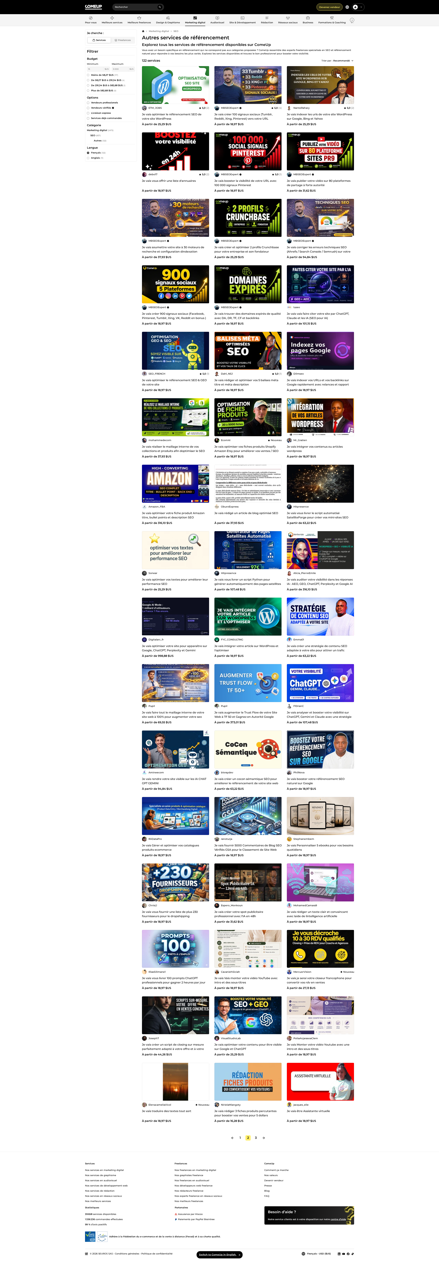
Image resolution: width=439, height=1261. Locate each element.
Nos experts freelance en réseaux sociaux (198, 1196)
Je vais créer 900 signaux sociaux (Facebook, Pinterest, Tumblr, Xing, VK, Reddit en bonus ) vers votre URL (174, 318)
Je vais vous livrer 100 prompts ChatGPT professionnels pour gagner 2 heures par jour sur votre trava (173, 982)
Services (101, 40)
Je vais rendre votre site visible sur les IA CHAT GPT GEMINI (174, 781)
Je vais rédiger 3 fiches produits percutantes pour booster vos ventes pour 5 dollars (245, 1113)
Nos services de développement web (106, 1185)
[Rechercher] (159, 7)
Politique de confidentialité (156, 1253)
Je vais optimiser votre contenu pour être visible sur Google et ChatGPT (248, 1047)
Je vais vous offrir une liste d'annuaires (169, 180)
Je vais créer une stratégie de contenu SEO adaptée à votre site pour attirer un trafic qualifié (317, 650)
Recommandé (341, 60)
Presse (268, 1185)
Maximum (118, 63)
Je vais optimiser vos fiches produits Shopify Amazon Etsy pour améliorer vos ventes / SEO (246, 449)
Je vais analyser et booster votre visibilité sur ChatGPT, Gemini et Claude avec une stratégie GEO (319, 717)
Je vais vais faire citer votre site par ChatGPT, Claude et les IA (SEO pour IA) (318, 316)
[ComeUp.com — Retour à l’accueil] (93, 7)
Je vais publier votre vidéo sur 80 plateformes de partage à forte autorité (319, 183)
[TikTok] (352, 1253)
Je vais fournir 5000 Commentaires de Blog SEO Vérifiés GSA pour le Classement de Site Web (248, 847)
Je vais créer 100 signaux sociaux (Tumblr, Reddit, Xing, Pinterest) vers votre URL (243, 116)
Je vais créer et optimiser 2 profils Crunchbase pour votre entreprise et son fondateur (246, 249)
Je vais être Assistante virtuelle (308, 1111)
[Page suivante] (263, 1138)
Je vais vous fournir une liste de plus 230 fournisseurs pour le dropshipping (170, 914)
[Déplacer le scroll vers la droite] (352, 20)
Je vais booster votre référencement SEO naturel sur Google (315, 781)
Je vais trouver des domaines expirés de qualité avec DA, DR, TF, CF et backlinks (247, 316)
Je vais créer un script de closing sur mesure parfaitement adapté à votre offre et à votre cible (173, 1049)
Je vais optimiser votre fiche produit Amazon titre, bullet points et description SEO (173, 515)
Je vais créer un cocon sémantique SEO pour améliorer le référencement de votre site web (246, 781)
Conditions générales (127, 1253)
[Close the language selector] (239, 1255)
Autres (98, 140)
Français (98, 152)
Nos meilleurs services (98, 1201)
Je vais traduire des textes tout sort (166, 1111)
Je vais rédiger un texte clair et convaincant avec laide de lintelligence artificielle (317, 914)
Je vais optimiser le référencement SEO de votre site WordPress (171, 116)
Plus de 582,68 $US (103, 90)
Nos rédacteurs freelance (189, 1190)
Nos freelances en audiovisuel (192, 1180)
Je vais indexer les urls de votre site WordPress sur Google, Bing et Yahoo (319, 116)
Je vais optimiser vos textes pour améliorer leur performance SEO (175, 582)
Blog (267, 1190)
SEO (176, 31)
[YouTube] (343, 1253)
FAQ (266, 1196)
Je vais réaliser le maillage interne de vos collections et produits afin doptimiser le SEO (173, 449)
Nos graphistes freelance (189, 1175)
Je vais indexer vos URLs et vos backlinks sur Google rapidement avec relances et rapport (318, 382)
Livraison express (101, 113)
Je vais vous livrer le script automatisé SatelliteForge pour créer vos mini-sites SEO (317, 515)
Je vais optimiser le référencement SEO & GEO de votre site (174, 382)
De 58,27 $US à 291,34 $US (108, 80)
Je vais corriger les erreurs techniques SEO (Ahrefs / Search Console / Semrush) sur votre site (319, 252)
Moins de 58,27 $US (104, 75)
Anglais (97, 157)
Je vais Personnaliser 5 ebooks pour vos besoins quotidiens (320, 847)
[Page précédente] (232, 1138)
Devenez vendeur (329, 7)
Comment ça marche (276, 1170)
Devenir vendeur (273, 1180)
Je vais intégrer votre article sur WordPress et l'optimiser (246, 648)
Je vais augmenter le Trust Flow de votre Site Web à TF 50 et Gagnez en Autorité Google (245, 714)
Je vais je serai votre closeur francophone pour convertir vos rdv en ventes (319, 980)
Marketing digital (159, 31)
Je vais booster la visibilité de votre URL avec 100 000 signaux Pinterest (245, 183)
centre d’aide (338, 1219)
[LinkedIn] (339, 1253)
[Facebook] (348, 1253)
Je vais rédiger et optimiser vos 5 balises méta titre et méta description (246, 382)
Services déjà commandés (106, 118)
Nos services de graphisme (100, 1175)
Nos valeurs (271, 1175)
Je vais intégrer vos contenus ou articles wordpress (315, 449)
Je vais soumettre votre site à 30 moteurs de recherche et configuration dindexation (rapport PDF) (173, 252)
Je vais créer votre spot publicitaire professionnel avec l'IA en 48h (238, 914)
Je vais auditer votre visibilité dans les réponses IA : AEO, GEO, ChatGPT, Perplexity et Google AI (320, 582)
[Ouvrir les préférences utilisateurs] (361, 7)
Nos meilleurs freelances (189, 1201)
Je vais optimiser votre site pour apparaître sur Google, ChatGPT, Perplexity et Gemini (174, 648)
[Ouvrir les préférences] (347, 7)
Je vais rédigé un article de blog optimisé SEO (246, 513)
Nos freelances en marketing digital (195, 1170)
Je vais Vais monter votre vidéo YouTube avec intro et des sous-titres (246, 980)
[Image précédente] (218, 151)
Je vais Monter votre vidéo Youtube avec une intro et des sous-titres (318, 1047)
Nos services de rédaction (100, 1190)
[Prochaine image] (278, 151)
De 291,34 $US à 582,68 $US (108, 85)
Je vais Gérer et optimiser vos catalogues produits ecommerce (170, 847)
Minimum (92, 63)
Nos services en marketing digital (104, 1170)
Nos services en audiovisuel (101, 1180)
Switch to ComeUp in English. (217, 1254)
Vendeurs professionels (104, 102)
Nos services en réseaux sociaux (103, 1196)
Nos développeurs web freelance (194, 1185)
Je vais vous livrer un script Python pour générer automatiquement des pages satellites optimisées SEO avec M (247, 584)
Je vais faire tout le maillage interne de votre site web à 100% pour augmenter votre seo (173, 714)
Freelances (124, 40)
